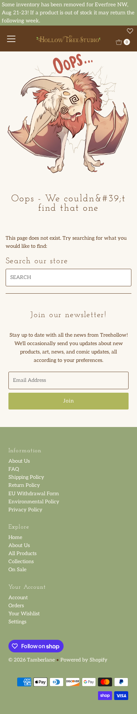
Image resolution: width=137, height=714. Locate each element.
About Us (19, 461)
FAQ (13, 469)
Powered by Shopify (83, 660)
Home (15, 537)
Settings (17, 622)
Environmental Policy (33, 502)
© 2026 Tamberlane (31, 660)
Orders (16, 606)
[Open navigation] (11, 38)
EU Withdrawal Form (33, 494)
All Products (22, 553)
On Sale (17, 570)
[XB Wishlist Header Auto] (129, 30)
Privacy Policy (25, 510)
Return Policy (24, 485)
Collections (21, 562)
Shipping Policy (26, 477)
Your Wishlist (24, 614)
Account (18, 598)
